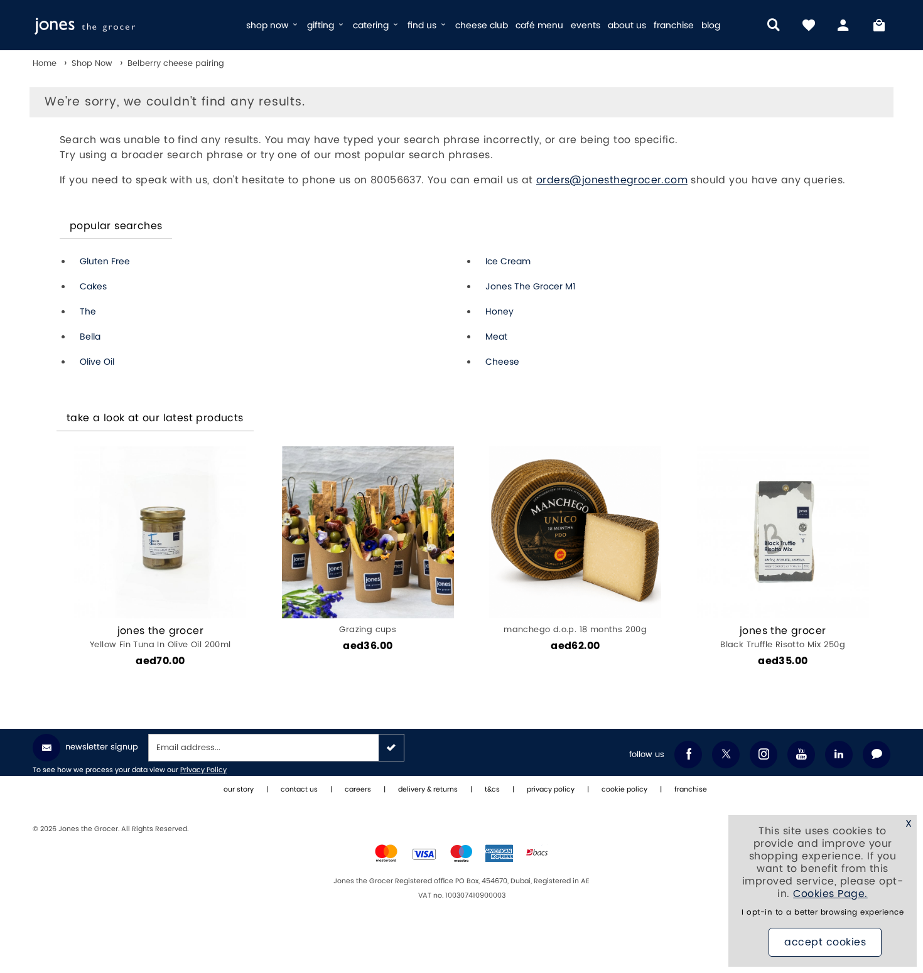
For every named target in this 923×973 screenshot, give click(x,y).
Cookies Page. (830, 894)
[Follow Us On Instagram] (763, 754)
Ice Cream (508, 261)
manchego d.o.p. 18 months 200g (575, 630)
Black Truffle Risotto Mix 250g (782, 637)
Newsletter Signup (101, 747)
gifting (322, 25)
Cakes (93, 286)
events (585, 25)
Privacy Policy (203, 770)
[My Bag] (879, 25)
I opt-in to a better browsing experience (823, 912)
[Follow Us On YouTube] (801, 754)
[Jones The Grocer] (124, 25)
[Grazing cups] (368, 532)
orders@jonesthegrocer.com (612, 180)
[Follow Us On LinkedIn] (839, 754)
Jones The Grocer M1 (530, 286)
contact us (299, 789)
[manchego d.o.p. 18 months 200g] (575, 532)
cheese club (481, 25)
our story (239, 789)
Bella (90, 337)
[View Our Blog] (876, 754)
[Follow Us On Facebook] (688, 754)
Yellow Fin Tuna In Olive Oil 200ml (160, 637)
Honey (499, 311)
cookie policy (624, 789)
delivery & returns (428, 789)
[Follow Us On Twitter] (726, 754)
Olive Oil (97, 362)
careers (358, 789)
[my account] (843, 25)
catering (372, 25)
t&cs (492, 789)
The (88, 311)
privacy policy (551, 789)
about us (627, 25)
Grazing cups (367, 630)
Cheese (502, 362)
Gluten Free (105, 261)
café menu (539, 25)
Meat (496, 337)
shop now (268, 25)
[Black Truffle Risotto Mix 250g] (783, 532)
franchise (674, 25)
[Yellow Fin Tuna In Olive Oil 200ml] (160, 532)
